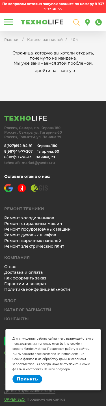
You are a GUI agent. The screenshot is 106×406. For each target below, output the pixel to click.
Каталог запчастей (45, 39)
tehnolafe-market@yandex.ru (29, 163)
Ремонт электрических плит (34, 246)
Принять (27, 379)
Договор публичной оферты (29, 391)
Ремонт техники (24, 208)
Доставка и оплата (23, 272)
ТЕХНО (42, 22)
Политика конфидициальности (37, 289)
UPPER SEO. (14, 399)
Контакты (16, 318)
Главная (12, 39)
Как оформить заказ (25, 278)
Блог (10, 300)
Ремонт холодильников (29, 217)
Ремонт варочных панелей (32, 240)
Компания (17, 257)
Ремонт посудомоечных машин (37, 229)
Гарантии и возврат (25, 283)
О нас (10, 266)
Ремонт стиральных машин (33, 223)
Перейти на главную (53, 70)
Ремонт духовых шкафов (30, 234)
